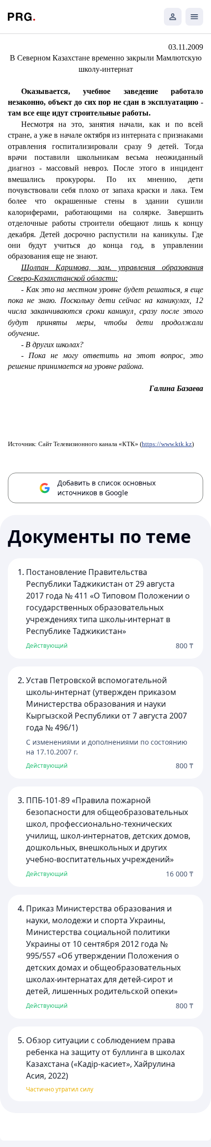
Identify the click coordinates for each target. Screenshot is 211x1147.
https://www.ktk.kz (167, 444)
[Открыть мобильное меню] (194, 17)
